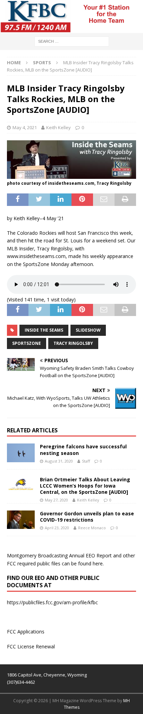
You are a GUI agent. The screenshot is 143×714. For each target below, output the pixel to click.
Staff (86, 461)
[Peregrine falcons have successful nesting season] (21, 452)
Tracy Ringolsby (73, 343)
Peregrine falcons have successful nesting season (83, 449)
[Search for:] (71, 41)
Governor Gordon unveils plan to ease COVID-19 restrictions (87, 516)
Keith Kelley (58, 127)
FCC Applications (25, 631)
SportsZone (26, 343)
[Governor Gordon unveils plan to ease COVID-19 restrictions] (21, 519)
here (98, 563)
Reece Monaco (92, 527)
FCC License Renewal (31, 646)
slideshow (88, 330)
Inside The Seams (44, 330)
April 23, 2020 (57, 527)
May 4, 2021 (24, 127)
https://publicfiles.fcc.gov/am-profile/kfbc (52, 602)
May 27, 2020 (56, 500)
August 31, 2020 (59, 461)
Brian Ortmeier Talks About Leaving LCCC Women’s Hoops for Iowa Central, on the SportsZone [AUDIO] (85, 485)
